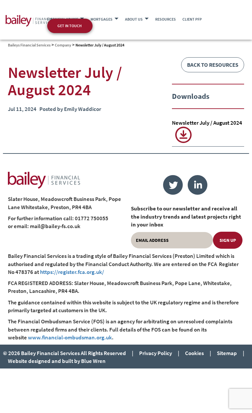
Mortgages (102, 19)
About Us (134, 19)
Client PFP (192, 19)
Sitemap (227, 353)
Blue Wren (93, 361)
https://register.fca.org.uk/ (72, 272)
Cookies (194, 353)
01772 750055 (91, 218)
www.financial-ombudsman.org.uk (70, 337)
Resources (165, 19)
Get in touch (69, 25)
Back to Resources (212, 64)
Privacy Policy (155, 353)
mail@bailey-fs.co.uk (55, 226)
